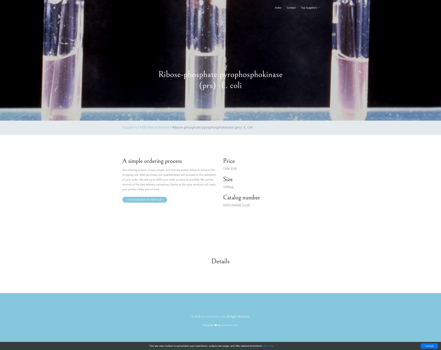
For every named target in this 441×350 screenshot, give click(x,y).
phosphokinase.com (213, 316)
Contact (291, 7)
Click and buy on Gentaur (145, 199)
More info (268, 345)
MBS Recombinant (154, 127)
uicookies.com (229, 325)
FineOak (130, 8)
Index (278, 7)
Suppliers (129, 127)
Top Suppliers (309, 7)
